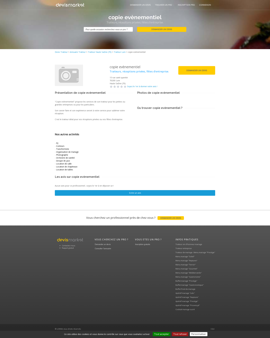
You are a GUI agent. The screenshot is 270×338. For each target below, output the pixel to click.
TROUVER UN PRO (163, 5)
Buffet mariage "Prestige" (186, 281)
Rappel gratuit (68, 248)
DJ (57, 143)
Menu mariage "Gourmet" (187, 268)
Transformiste (62, 149)
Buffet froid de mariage (185, 289)
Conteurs (60, 146)
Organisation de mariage (67, 152)
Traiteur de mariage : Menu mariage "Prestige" (195, 252)
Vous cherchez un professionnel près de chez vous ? (133, 218)
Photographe (62, 154)
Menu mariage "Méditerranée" (189, 272)
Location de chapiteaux (66, 166)
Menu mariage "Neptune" (186, 260)
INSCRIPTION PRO (186, 5)
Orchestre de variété (65, 157)
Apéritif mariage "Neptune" (187, 297)
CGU (212, 329)
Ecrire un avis (135, 193)
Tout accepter (161, 334)
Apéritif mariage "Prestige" (187, 301)
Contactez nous (68, 245)
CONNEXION (205, 5)
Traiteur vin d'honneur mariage (189, 244)
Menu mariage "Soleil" (185, 256)
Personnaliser (198, 334)
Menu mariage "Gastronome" (188, 277)
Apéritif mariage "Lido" (185, 293)
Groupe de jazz (63, 160)
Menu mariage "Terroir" (186, 264)
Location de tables (64, 169)
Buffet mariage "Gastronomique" (190, 285)
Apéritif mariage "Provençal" (188, 305)
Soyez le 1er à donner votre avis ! (142, 86)
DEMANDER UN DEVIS (140, 5)
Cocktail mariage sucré (185, 309)
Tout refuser (180, 334)
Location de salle (64, 163)
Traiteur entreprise (184, 248)
